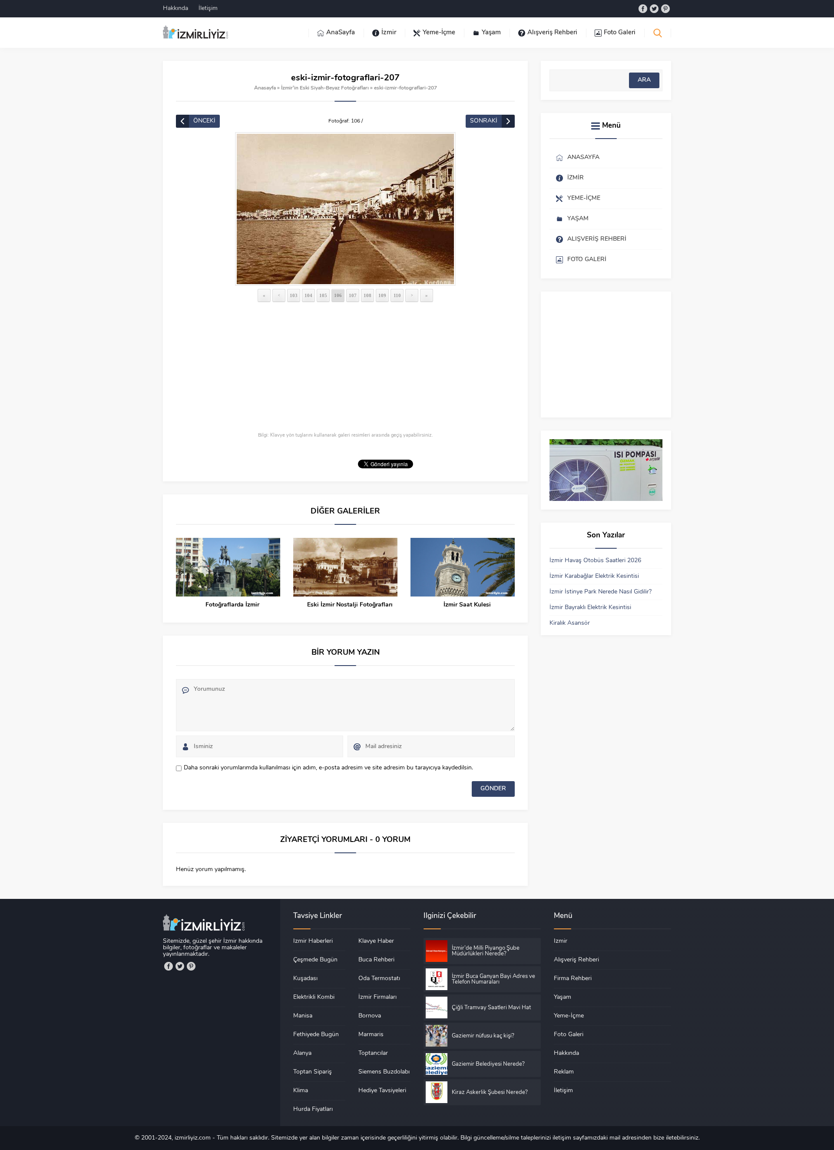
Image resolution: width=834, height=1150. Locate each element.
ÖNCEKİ (204, 121)
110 (397, 295)
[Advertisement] (345, 368)
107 (353, 295)
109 (382, 295)
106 (338, 295)
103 (294, 295)
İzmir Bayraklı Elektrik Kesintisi (590, 607)
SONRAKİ (483, 121)
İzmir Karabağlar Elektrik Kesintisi (594, 576)
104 (308, 295)
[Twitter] (654, 8)
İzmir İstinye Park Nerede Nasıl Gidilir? (600, 592)
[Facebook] (643, 8)
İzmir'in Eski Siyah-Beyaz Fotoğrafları (325, 88)
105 (323, 295)
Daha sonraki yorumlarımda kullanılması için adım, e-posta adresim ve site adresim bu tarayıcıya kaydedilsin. (328, 768)
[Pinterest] (665, 8)
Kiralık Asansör (569, 623)
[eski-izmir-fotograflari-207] (345, 209)
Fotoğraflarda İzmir (232, 605)
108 (367, 295)
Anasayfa (265, 88)
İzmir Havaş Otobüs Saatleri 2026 (595, 560)
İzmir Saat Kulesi (467, 605)
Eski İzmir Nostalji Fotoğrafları (350, 605)
